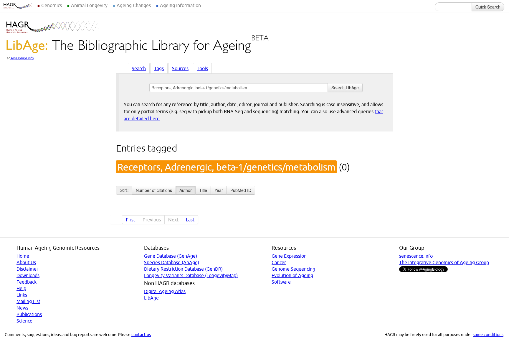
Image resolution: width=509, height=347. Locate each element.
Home (22, 256)
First (130, 219)
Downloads (27, 275)
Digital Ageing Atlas (165, 291)
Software (281, 281)
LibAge (151, 297)
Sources (180, 68)
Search (139, 68)
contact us (141, 334)
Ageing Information (180, 5)
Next (173, 219)
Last (190, 219)
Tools (202, 68)
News (22, 307)
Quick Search (487, 7)
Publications (29, 314)
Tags (159, 68)
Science (24, 320)
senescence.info (22, 58)
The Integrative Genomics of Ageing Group (444, 262)
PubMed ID (240, 190)
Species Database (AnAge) (171, 262)
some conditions (488, 334)
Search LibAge (345, 88)
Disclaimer (27, 269)
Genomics (51, 5)
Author (185, 190)
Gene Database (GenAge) (170, 256)
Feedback (26, 281)
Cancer (279, 262)
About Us (26, 262)
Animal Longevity (89, 5)
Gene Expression (289, 256)
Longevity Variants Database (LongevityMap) (191, 275)
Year (218, 190)
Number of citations (154, 190)
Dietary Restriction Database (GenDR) (183, 269)
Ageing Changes (134, 5)
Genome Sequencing (293, 269)
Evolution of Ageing (292, 275)
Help (21, 288)
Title (203, 190)
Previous (152, 219)
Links (21, 294)
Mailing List (28, 301)
